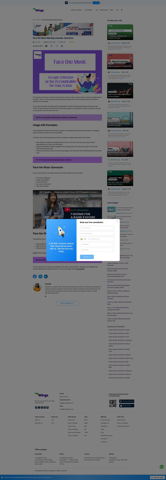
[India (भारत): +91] (82, 239)
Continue (86, 257)
